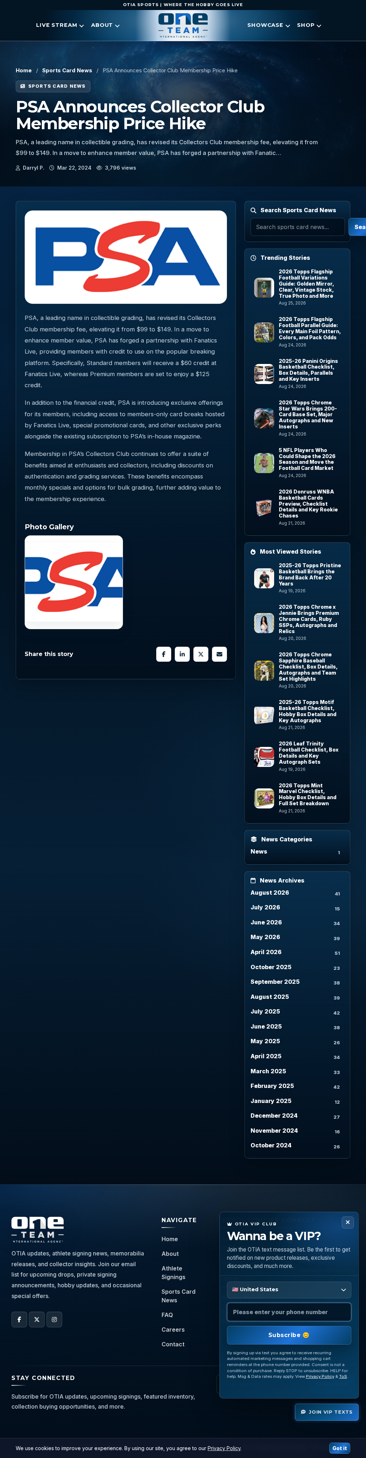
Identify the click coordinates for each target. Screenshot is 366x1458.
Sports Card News (67, 70)
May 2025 (265, 1041)
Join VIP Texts (330, 1412)
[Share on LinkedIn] (182, 654)
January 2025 (271, 1100)
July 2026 (265, 907)
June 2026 (266, 922)
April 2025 (266, 1056)
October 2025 (271, 967)
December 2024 (274, 1115)
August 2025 (270, 996)
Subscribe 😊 (289, 1335)
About (170, 1253)
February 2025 (272, 1085)
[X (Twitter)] (37, 1319)
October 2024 (271, 1145)
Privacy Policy (320, 1376)
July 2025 (265, 1011)
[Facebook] (19, 1319)
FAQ (167, 1314)
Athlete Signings (174, 1272)
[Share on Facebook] (163, 654)
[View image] (74, 582)
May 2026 (265, 937)
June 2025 (266, 1026)
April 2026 (266, 952)
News (259, 851)
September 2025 (275, 981)
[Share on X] (200, 654)
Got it (339, 1448)
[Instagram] (54, 1319)
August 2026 (270, 892)
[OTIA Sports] (183, 25)
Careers (173, 1329)
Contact (173, 1344)
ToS (343, 1376)
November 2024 (274, 1130)
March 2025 (268, 1071)
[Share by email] (219, 654)
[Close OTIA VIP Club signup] (348, 1222)
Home (24, 70)
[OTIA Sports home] (37, 1230)
